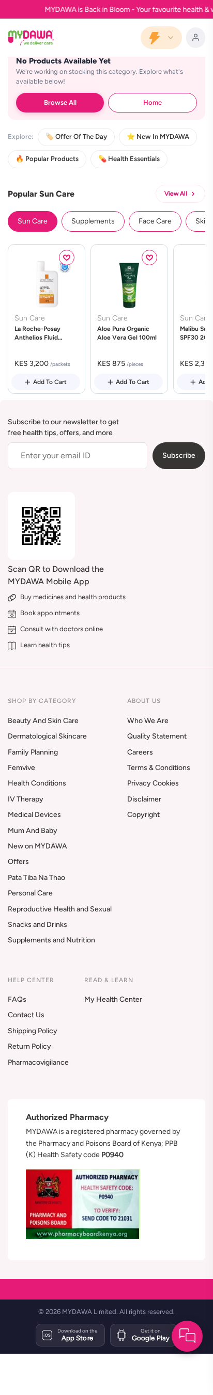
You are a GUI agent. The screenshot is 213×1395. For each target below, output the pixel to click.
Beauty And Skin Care (43, 720)
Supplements (93, 221)
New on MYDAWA (37, 846)
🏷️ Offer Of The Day (76, 136)
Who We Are (148, 720)
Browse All (60, 102)
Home (152, 102)
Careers (140, 752)
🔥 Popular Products (47, 159)
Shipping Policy (32, 1031)
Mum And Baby (32, 830)
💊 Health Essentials (129, 159)
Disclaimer (144, 799)
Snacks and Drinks (37, 924)
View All (175, 193)
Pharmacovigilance (38, 1062)
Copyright (143, 814)
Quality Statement (157, 736)
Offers (18, 861)
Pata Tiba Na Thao (36, 877)
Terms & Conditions (158, 767)
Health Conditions (37, 783)
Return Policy (29, 1046)
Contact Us (26, 1015)
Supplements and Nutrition (51, 940)
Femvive (21, 767)
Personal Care (30, 893)
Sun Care (33, 221)
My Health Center (113, 999)
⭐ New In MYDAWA (158, 136)
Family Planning (33, 752)
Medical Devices (34, 814)
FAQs (17, 999)
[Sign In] (195, 37)
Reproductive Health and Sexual (60, 909)
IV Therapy (25, 799)
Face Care (155, 221)
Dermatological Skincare (47, 736)
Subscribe (178, 455)
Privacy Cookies (153, 783)
